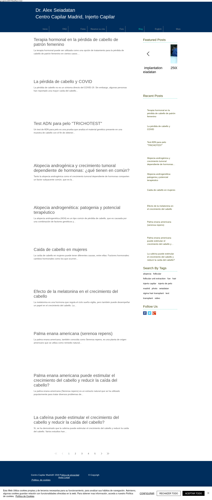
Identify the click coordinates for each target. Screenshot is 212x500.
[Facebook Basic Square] (145, 313)
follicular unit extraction (154, 278)
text (167, 293)
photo (154, 288)
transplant (148, 298)
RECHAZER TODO (168, 493)
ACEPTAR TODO (193, 493)
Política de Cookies (25, 496)
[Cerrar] (208, 493)
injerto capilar (149, 283)
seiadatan (164, 288)
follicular (157, 273)
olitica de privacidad (70, 475)
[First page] (56, 453)
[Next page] (101, 453)
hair (174, 278)
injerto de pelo (165, 283)
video (157, 298)
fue (169, 278)
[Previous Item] (148, 54)
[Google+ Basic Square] (154, 313)
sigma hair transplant (153, 293)
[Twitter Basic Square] (149, 313)
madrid (146, 288)
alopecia (147, 273)
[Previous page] (62, 453)
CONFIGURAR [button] (147, 493)
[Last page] (108, 453)
